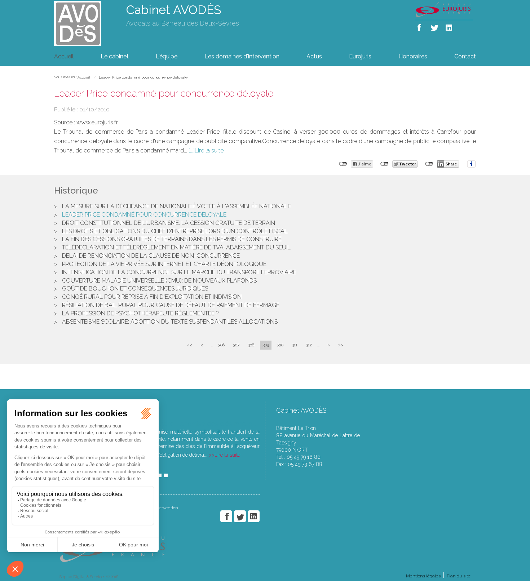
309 (265, 344)
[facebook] (421, 26)
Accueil (64, 56)
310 (280, 344)
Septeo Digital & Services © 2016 (88, 577)
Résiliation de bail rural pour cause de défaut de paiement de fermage (170, 305)
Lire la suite (209, 150)
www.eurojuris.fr (97, 122)
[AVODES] (84, 23)
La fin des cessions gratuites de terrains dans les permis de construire (172, 239)
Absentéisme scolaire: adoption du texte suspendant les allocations (170, 321)
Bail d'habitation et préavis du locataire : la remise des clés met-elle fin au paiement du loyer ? (198, 423)
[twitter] (435, 26)
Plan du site (459, 575)
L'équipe (166, 56)
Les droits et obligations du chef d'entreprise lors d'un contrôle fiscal (175, 231)
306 (221, 344)
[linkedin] (449, 26)
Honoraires (412, 56)
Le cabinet (115, 56)
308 (251, 344)
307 (236, 344)
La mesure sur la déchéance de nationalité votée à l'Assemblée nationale (176, 206)
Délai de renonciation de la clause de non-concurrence (151, 255)
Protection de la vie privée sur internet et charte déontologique (164, 264)
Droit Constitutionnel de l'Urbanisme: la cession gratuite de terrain (168, 222)
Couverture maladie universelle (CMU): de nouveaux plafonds (159, 280)
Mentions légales (423, 575)
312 (309, 344)
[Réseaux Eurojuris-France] (444, 9)
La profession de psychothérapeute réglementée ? (140, 313)
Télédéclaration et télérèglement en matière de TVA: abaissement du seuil (176, 247)
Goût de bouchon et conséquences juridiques (135, 288)
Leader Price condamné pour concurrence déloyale (143, 77)
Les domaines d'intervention (241, 56)
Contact (465, 56)
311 (294, 344)
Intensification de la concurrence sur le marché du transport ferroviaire (179, 272)
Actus (314, 56)
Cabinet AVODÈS (173, 10)
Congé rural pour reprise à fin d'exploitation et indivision (152, 296)
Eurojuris (360, 56)
